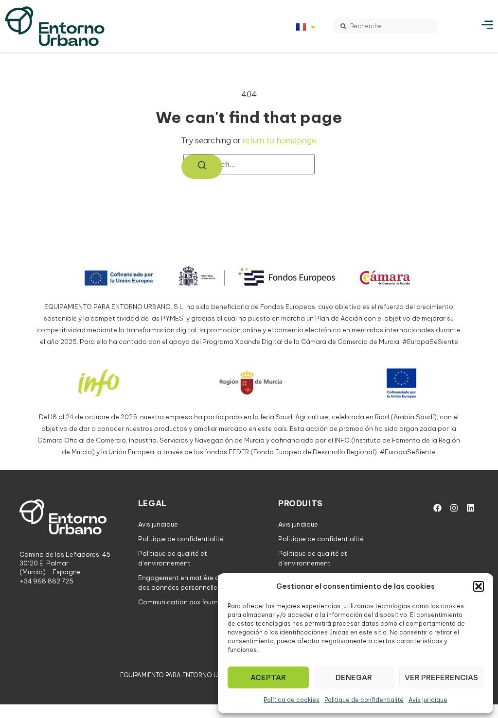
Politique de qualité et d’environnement (172, 558)
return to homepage (279, 140)
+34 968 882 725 (46, 581)
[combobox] (386, 26)
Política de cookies (292, 699)
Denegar (354, 677)
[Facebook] (437, 507)
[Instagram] (453, 507)
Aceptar (268, 677)
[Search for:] (249, 164)
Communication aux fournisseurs (188, 602)
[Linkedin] (470, 507)
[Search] (201, 166)
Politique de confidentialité (364, 699)
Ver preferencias (441, 677)
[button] (478, 586)
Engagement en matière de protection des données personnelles (198, 582)
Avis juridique (428, 699)
